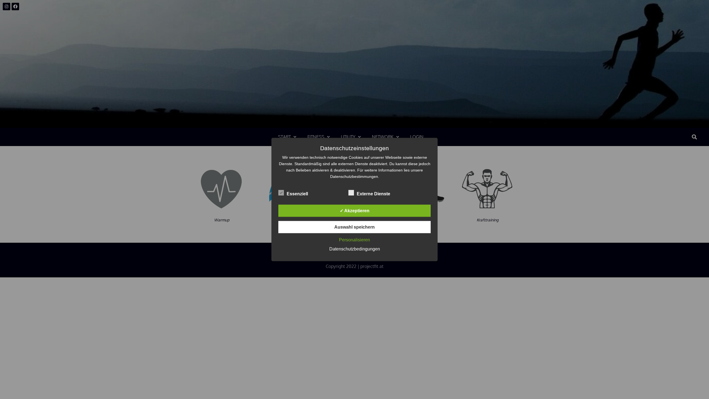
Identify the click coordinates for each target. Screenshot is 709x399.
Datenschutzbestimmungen (354, 176)
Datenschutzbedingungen (354, 249)
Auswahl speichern (354, 227)
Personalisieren (354, 239)
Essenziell (297, 193)
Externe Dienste (373, 193)
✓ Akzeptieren (354, 210)
